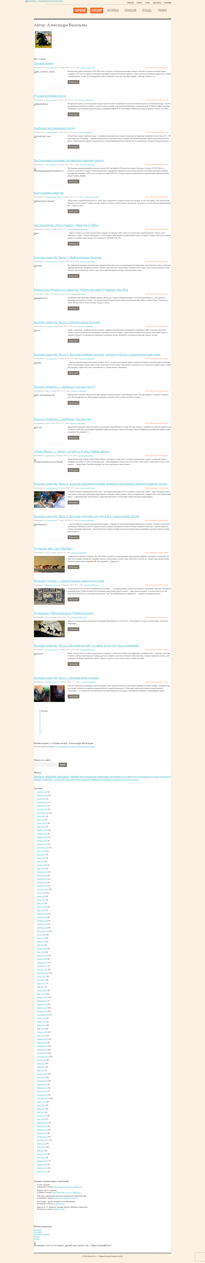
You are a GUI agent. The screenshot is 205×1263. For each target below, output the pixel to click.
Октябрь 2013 (42, 1137)
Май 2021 (41, 820)
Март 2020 (41, 868)
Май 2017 (41, 987)
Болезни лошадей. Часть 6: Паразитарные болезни (67, 322)
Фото (59, 197)
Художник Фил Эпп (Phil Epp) (53, 548)
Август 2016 (41, 1018)
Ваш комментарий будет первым (157, 67)
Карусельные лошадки (49, 192)
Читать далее (73, 82)
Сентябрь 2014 (43, 1098)
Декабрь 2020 (42, 837)
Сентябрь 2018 (43, 931)
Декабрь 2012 (42, 1168)
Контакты (157, 3)
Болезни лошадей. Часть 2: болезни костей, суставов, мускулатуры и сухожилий (86, 645)
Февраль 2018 (42, 956)
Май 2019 (41, 903)
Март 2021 (41, 827)
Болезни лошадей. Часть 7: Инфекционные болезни (67, 257)
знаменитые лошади (100, 780)
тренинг (75, 776)
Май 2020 (41, 862)
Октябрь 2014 (42, 1095)
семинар (126, 780)
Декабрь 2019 (42, 879)
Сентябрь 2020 (43, 848)
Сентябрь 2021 (43, 813)
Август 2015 (41, 1060)
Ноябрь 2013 (42, 1133)
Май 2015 (41, 1070)
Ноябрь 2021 (42, 806)
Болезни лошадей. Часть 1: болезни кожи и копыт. (66, 677)
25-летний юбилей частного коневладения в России (74, 747)
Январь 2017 (42, 1001)
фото (135, 776)
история (155, 776)
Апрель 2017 (42, 990)
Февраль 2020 (42, 872)
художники (144, 776)
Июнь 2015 (41, 1067)
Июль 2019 (41, 896)
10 (40, 732)
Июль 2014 (41, 1105)
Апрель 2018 (42, 949)
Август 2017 (41, 976)
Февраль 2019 (42, 914)
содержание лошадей (63, 779)
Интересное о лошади (52, 585)
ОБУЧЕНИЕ (80, 10)
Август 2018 (41, 935)
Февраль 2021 (42, 830)
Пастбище (38, 1232)
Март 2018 (41, 952)
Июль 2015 (41, 1064)
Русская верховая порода (50, 95)
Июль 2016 (41, 1022)
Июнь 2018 (41, 942)
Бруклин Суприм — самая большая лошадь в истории (69, 580)
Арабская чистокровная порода (54, 128)
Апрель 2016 (42, 1032)
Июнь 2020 (41, 858)
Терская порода (44, 63)
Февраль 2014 (42, 1123)
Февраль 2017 (42, 997)
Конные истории (50, 197)
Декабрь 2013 (42, 1130)
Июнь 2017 (41, 983)
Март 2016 (41, 1036)
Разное (37, 1239)
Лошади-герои (58, 1204)
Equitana (135, 780)
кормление (48, 779)
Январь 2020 (42, 875)
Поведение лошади (42, 1234)
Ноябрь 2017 (42, 966)
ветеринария (88, 776)
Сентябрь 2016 (43, 1015)
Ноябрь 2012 (42, 1171)
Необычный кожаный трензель (65, 1198)
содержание (116, 780)
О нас (147, 3)
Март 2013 (41, 1158)
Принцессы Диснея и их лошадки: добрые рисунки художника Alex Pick (81, 289)
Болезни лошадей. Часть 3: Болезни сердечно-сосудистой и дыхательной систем (86, 516)
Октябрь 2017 (42, 969)
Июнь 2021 (41, 816)
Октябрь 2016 (42, 1011)
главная (47, 455)
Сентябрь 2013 (43, 1140)
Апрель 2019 (42, 907)
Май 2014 (41, 1112)
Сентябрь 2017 (43, 973)
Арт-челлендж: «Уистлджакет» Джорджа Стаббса (66, 225)
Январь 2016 (42, 1043)
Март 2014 (41, 1119)
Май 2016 (41, 1029)
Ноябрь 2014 (42, 1091)
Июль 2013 (41, 1147)
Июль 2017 (41, 980)
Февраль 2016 (42, 1039)
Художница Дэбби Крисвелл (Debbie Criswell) (63, 613)
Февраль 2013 (42, 1161)
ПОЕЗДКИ (96, 10)
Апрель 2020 (42, 865)
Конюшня (130, 10)
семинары (103, 776)
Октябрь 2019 (42, 886)
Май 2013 (41, 1151)
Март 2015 (41, 1077)
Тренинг (162, 10)
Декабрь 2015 (42, 1046)
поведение (165, 777)
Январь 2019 (42, 917)
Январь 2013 (42, 1164)
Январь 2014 (42, 1126)
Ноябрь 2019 (42, 882)
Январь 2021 (42, 834)
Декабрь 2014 (42, 1088)
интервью (115, 776)
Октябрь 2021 (42, 809)
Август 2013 (41, 1144)
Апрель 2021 (42, 823)
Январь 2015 (42, 1084)
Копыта (37, 1237)
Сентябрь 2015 (43, 1057)
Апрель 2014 (42, 1116)
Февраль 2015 (42, 1081)
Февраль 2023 (42, 795)
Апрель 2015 (42, 1074)
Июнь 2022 (41, 799)
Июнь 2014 (41, 1109)
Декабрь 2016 (42, 1004)
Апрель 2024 (42, 792)
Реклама (167, 3)
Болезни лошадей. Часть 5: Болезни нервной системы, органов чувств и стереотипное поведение (97, 354)
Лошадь (147, 10)
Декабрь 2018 (42, 921)
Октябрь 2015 (42, 1053)
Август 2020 (41, 851)
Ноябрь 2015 (42, 1050)
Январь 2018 (42, 959)
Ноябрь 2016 (42, 1008)
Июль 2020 (41, 855)
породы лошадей (51, 67)
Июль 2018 (41, 938)
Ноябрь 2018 (42, 924)
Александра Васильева (87, 67)
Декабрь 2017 (42, 963)
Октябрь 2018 (42, 928)
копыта (77, 780)
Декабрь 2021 (42, 802)
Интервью (113, 10)
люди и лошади (45, 776)
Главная (130, 3)
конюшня (86, 780)
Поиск (139, 3)
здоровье (62, 776)
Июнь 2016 (41, 1025)
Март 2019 (41, 910)
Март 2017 (41, 994)
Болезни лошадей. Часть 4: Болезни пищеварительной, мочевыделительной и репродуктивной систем (100, 483)
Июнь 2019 (41, 900)
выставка (127, 776)
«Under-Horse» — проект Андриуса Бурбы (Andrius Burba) (72, 451)
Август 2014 (41, 1102)
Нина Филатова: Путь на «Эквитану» (67, 1187)
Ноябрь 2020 (42, 841)
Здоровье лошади (51, 261)
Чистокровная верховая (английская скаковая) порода (69, 160)
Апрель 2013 (42, 1154)
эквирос (38, 779)
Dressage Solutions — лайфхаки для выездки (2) (65, 386)
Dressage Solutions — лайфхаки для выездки (62, 419)
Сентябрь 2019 (43, 889)
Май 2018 (41, 945)
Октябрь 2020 (42, 844)
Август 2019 (41, 893)
